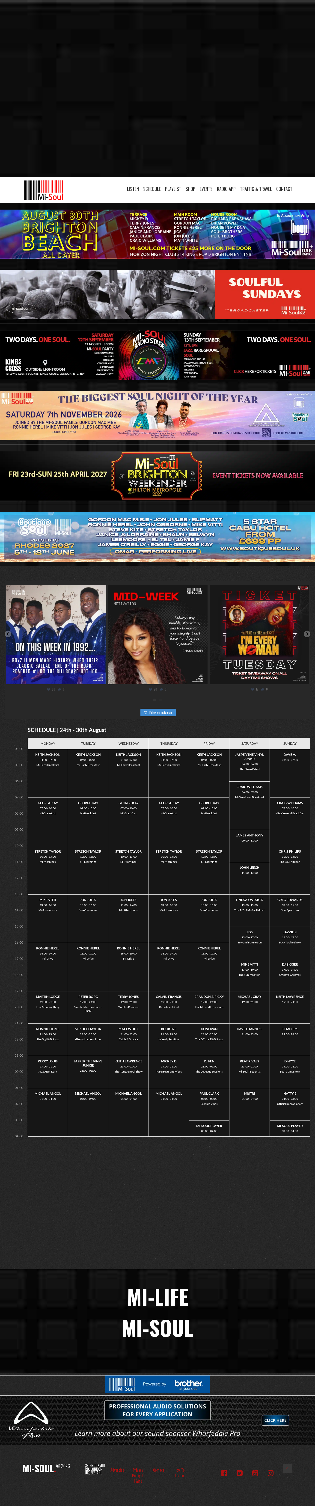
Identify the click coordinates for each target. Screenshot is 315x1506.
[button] (8, 634)
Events (206, 188)
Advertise (117, 1470)
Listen (133, 188)
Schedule (152, 188)
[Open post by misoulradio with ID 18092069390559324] (158, 635)
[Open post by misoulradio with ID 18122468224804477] (259, 635)
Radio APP (226, 188)
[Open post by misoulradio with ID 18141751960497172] (56, 635)
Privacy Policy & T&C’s (138, 1475)
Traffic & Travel (256, 188)
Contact (284, 188)
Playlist (173, 188)
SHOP (190, 188)
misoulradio (54, 590)
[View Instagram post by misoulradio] (101, 679)
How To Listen (179, 1472)
